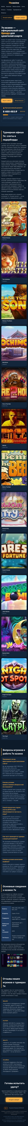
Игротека (8, 6)
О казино (9, 9)
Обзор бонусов (19, 100)
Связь (23, 6)
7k (14, 3)
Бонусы (3, 9)
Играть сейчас (7, 100)
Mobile (3, 6)
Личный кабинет (7, 17)
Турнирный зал (17, 9)
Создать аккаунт (20, 17)
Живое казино (16, 6)
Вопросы (3, 13)
